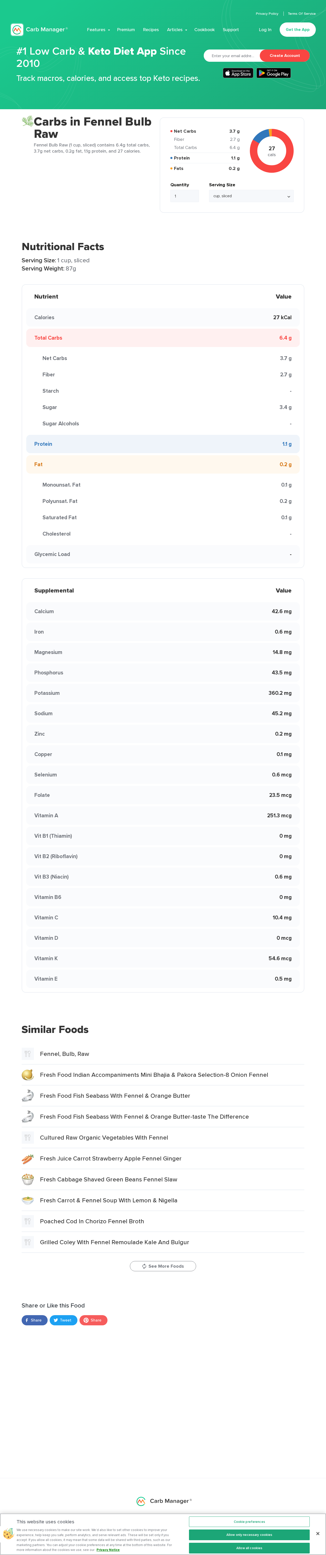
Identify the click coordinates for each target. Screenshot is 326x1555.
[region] (163, 1534)
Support (231, 30)
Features (96, 30)
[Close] (317, 1533)
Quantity (179, 185)
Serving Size (222, 185)
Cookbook (204, 30)
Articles (175, 30)
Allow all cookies (249, 1548)
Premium (126, 30)
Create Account (285, 55)
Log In (265, 30)
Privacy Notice (108, 1549)
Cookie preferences (249, 1521)
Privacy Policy (267, 13)
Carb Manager (39, 29)
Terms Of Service (302, 13)
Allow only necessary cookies (249, 1534)
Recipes (151, 30)
